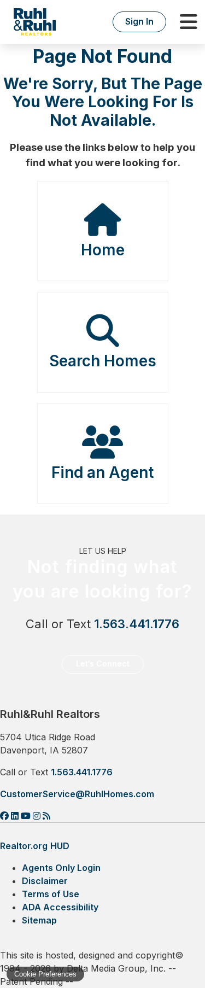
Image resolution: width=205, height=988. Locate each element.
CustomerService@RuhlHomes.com (77, 793)
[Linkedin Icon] (16, 815)
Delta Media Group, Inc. (116, 968)
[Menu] (188, 22)
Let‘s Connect (103, 663)
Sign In (139, 21)
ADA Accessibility (60, 907)
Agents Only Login (61, 867)
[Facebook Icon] (5, 815)
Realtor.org (24, 845)
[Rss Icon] (46, 815)
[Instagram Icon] (38, 815)
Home (103, 250)
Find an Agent (102, 472)
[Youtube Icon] (27, 815)
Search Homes (102, 361)
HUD (59, 845)
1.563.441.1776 (136, 624)
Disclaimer (45, 880)
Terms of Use (50, 893)
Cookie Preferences (45, 974)
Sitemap (39, 920)
